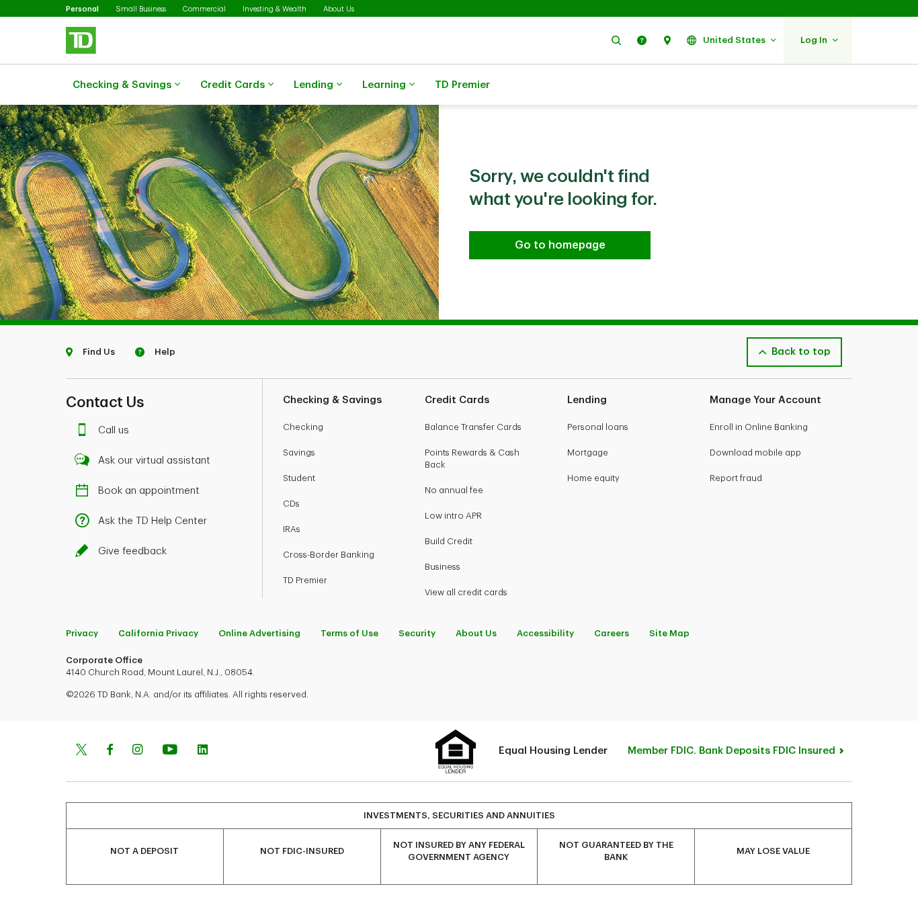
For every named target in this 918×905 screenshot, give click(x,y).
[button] (616, 40)
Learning (384, 85)
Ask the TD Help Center (152, 521)
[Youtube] (170, 751)
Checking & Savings (122, 85)
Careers (611, 633)
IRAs (291, 529)
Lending (313, 85)
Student (299, 478)
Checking (303, 427)
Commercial (204, 9)
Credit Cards (232, 85)
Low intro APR (453, 515)
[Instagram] (137, 751)
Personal (82, 9)
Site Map (669, 633)
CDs (291, 503)
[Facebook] (109, 751)
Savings (299, 452)
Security (417, 633)
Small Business (141, 9)
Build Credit (448, 541)
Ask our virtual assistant (154, 461)
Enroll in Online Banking (759, 427)
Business (442, 566)
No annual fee (454, 490)
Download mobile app (755, 452)
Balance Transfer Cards (473, 427)
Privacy (82, 633)
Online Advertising (259, 633)
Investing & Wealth (274, 9)
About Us (338, 9)
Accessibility (545, 633)
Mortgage (587, 452)
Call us (113, 430)
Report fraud (736, 478)
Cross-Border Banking (328, 554)
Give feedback (132, 551)
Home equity (593, 478)
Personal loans (597, 427)
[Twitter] (81, 751)
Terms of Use (349, 633)
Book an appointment (149, 491)
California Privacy (158, 633)
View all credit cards (466, 592)
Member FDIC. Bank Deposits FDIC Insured (731, 751)
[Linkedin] (203, 751)
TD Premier (462, 85)
